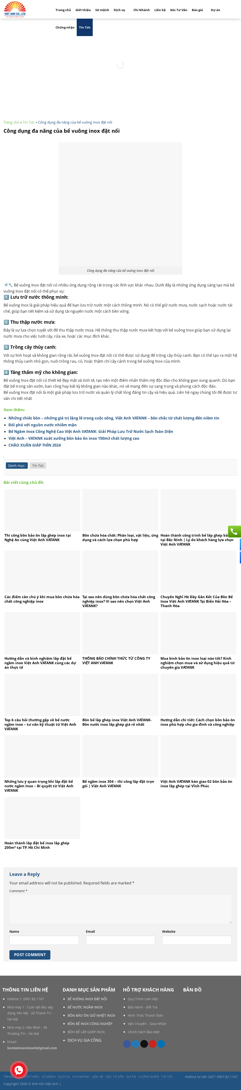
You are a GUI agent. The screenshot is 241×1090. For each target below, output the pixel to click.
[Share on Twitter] (136, 1044)
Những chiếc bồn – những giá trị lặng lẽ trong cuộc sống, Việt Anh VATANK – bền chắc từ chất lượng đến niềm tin (113, 418)
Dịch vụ (119, 10)
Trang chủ (63, 10)
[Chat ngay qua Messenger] (234, 544)
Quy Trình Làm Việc (143, 999)
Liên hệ (160, 10)
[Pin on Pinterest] (153, 1044)
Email (90, 931)
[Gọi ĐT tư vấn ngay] (234, 531)
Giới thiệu (83, 10)
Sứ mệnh (102, 10)
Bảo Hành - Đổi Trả (142, 1007)
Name (14, 931)
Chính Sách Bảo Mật (144, 1032)
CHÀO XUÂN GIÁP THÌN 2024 (34, 445)
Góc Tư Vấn (178, 10)
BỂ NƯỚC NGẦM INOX (85, 1007)
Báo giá (197, 10)
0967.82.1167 (33, 999)
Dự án (215, 10)
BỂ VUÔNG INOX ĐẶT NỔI (87, 999)
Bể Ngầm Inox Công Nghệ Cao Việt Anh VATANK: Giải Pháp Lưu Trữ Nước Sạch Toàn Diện (90, 431)
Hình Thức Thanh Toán (145, 1015)
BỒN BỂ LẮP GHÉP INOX (86, 1032)
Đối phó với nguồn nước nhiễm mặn (42, 424)
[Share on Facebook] (127, 1044)
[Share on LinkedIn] (161, 1044)
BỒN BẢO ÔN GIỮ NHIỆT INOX (91, 1015)
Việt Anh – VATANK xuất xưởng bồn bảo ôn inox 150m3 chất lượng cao (73, 438)
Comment (18, 891)
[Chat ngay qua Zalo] (234, 557)
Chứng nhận (65, 27)
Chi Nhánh (141, 10)
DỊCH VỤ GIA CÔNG (84, 1040)
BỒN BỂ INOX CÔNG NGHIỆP (90, 1023)
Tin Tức (85, 27)
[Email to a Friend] (144, 1044)
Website (168, 931)
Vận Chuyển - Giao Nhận (147, 1023)
